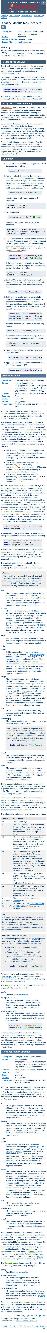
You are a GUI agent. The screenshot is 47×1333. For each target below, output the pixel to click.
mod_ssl (33, 906)
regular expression (14, 643)
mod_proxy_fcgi (13, 467)
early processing (21, 994)
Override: (6, 396)
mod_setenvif (15, 251)
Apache (4, 16)
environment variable (15, 1002)
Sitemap (35, 1326)
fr (36, 1316)
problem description (34, 282)
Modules (4, 18)
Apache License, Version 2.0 (26, 1321)
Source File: (7, 42)
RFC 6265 (41, 625)
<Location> (20, 154)
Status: (5, 37)
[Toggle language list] (3, 27)
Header (32, 1252)
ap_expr (4, 810)
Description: (7, 31)
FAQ (20, 1326)
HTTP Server (14, 16)
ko (44, 1316)
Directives (13, 1326)
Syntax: (5, 383)
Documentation (26, 16)
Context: (5, 393)
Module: (5, 401)
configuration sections (10, 73)
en (32, 1316)
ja (40, 1316)
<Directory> (6, 154)
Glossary (27, 1326)
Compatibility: (8, 404)
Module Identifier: (9, 39)
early (11, 1033)
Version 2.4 (38, 16)
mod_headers (29, 66)
